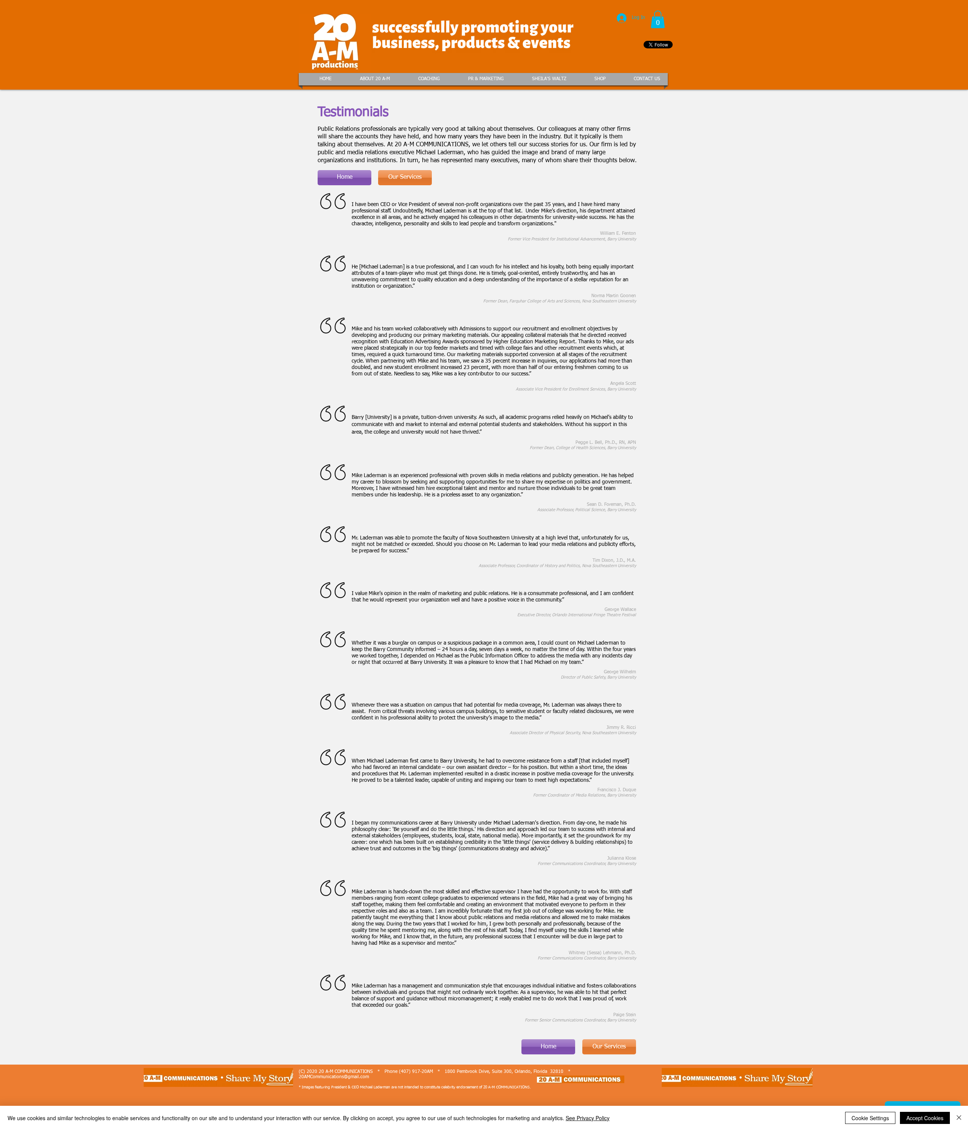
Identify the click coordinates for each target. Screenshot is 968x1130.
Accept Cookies (924, 1118)
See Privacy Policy (588, 1118)
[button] (657, 19)
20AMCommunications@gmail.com (334, 1077)
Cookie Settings (870, 1118)
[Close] (958, 1118)
